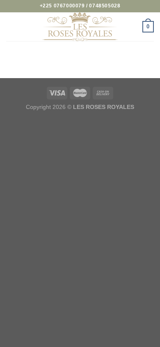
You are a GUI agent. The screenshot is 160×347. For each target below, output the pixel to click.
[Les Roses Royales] (80, 26)
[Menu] (11, 26)
